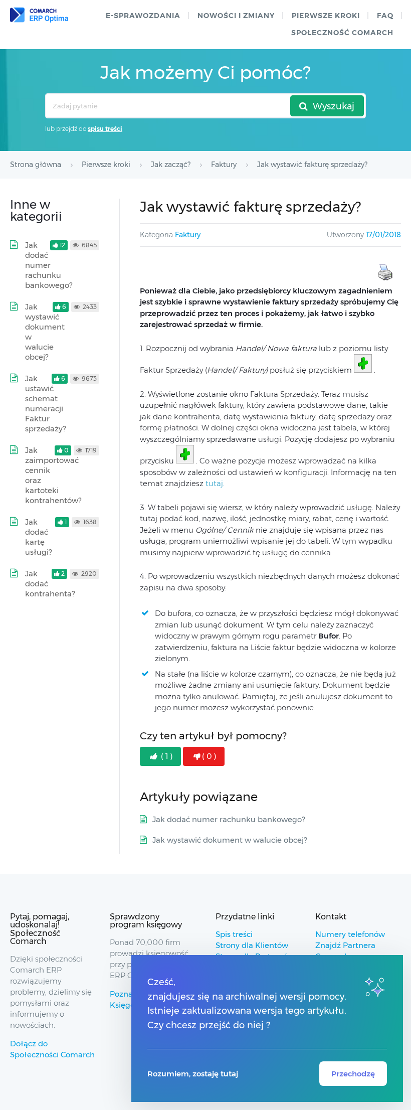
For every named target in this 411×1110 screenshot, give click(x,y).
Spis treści (234, 934)
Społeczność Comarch (342, 32)
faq (385, 15)
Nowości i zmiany (236, 15)
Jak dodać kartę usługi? (38, 537)
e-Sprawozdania (143, 15)
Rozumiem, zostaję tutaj (192, 1073)
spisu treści (105, 128)
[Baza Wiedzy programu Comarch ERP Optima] (39, 15)
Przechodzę (353, 1073)
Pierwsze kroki (326, 15)
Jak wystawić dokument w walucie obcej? (229, 840)
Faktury (187, 234)
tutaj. (215, 483)
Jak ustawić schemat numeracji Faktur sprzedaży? (45, 403)
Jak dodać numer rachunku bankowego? (228, 819)
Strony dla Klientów (252, 945)
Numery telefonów (350, 934)
